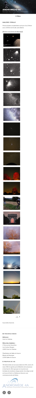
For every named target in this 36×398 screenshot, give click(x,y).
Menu (19, 16)
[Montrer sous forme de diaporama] (13, 31)
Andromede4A (12, 9)
